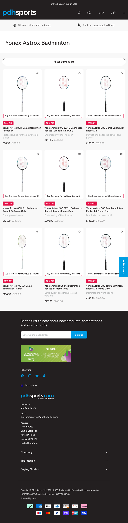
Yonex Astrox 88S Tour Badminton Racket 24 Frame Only (104, 287)
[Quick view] (37, 73)
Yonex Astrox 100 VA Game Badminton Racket (17, 287)
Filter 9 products (64, 61)
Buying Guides (29, 469)
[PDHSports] (19, 13)
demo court (99, 25)
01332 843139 (28, 407)
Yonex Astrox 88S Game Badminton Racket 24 (105, 129)
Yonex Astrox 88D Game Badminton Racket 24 (22, 129)
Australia (29, 385)
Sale (74, 4)
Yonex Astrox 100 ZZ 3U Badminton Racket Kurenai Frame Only (63, 210)
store (48, 25)
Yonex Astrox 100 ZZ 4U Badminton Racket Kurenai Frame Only (63, 129)
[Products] (124, 13)
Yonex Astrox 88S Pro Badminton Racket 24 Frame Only (62, 287)
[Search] (79, 13)
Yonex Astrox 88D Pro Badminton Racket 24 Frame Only (20, 210)
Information (28, 460)
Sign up (79, 334)
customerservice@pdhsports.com (39, 417)
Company (27, 452)
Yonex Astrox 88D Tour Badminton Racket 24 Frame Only (104, 210)
